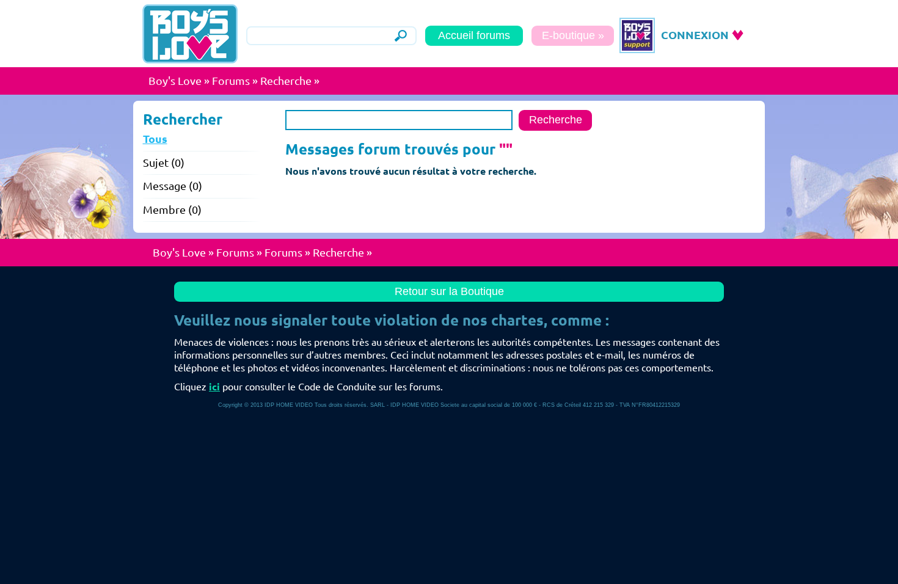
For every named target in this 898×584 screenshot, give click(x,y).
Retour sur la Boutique (449, 291)
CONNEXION (695, 35)
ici (214, 386)
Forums (231, 81)
